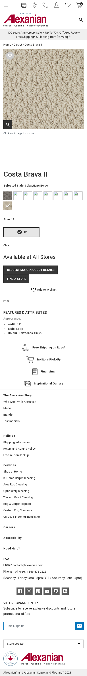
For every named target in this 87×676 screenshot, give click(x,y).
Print (6, 300)
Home (7, 44)
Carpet (18, 44)
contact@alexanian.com (28, 565)
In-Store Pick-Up (49, 359)
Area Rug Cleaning (15, 484)
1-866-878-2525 (36, 571)
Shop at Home (12, 471)
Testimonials (11, 421)
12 (25, 232)
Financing (48, 371)
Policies (9, 435)
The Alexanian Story (17, 395)
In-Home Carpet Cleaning (19, 478)
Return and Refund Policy (19, 448)
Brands (7, 414)
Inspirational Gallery (48, 383)
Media (7, 408)
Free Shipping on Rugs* (48, 347)
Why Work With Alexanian (19, 401)
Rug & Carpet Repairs (17, 503)
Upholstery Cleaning (16, 491)
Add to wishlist (46, 289)
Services (9, 465)
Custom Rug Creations (17, 510)
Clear (6, 245)
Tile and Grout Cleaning (18, 497)
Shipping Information (17, 442)
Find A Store (16, 278)
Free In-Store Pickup (16, 455)
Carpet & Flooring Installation (22, 516)
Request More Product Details (30, 270)
